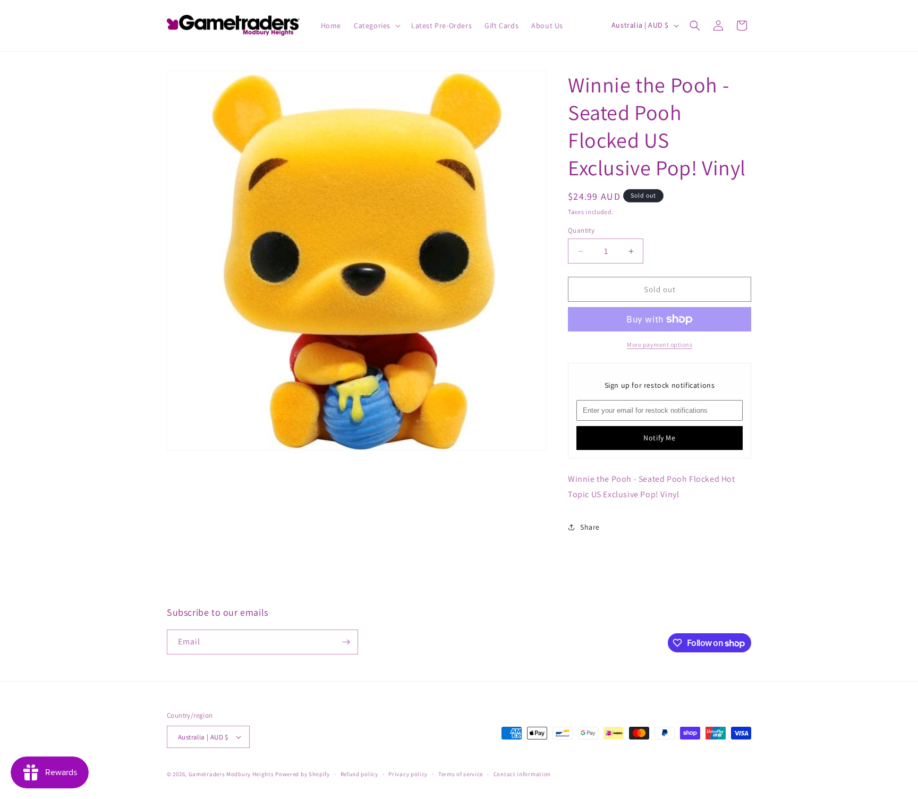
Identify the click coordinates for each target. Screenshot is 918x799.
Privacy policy (408, 774)
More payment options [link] (659, 344)
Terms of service (460, 774)
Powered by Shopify (302, 774)
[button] (376, 25)
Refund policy (359, 774)
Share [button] (590, 527)
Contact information (522, 774)
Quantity (581, 230)
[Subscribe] (346, 642)
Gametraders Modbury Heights (231, 774)
